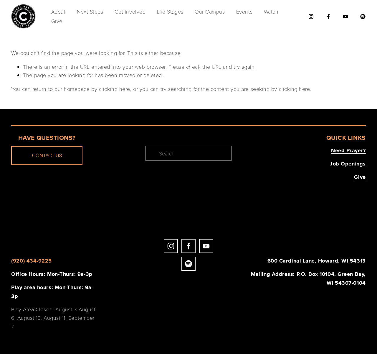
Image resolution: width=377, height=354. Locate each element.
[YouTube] (345, 16)
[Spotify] (363, 16)
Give (56, 20)
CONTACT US (47, 155)
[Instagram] (311, 16)
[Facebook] (328, 16)
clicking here (114, 88)
